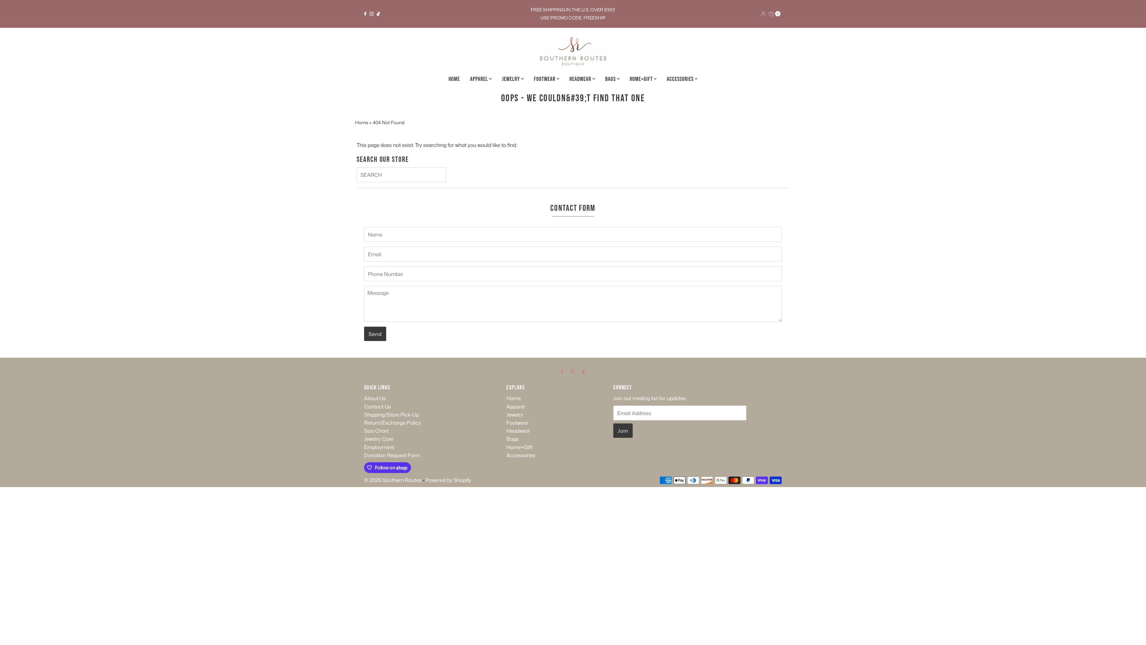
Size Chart (376, 430)
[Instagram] (371, 14)
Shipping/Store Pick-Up (391, 414)
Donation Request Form (392, 455)
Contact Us (377, 406)
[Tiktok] (378, 14)
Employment (379, 447)
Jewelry (511, 79)
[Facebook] (365, 14)
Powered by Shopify (448, 479)
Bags (611, 79)
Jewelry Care (378, 438)
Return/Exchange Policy (392, 422)
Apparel (479, 79)
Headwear (580, 79)
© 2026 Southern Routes (393, 479)
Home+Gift (642, 79)
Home (454, 79)
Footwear (545, 79)
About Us (375, 398)
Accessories (681, 79)
